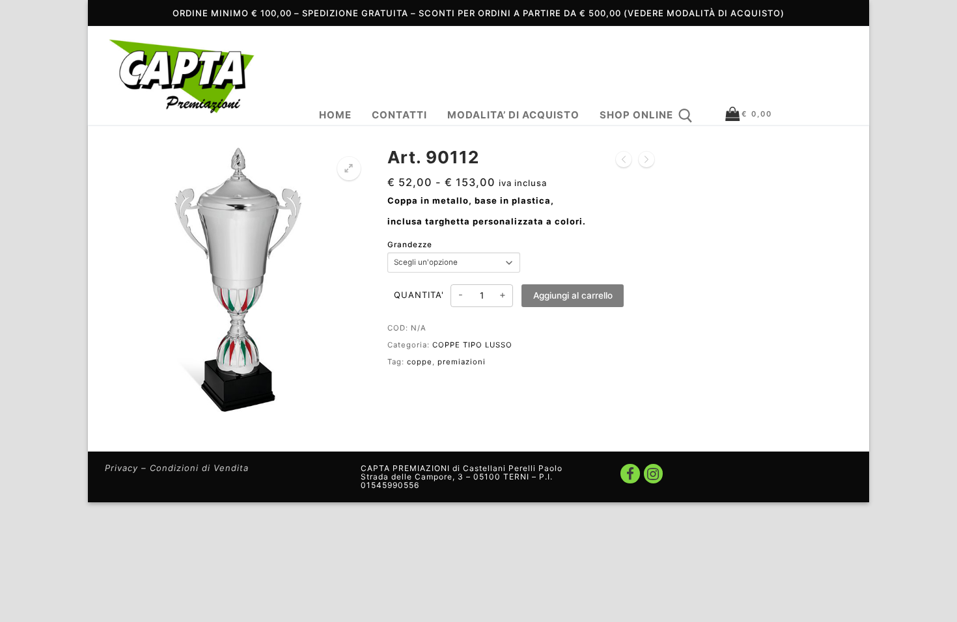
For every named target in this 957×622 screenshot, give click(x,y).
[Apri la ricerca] (685, 116)
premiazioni (461, 361)
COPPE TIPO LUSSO (472, 344)
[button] (349, 168)
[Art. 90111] (623, 160)
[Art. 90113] (646, 160)
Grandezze (409, 244)
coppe (419, 361)
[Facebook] (629, 473)
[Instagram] (653, 473)
